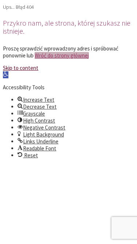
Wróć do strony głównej (62, 55)
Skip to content (20, 67)
